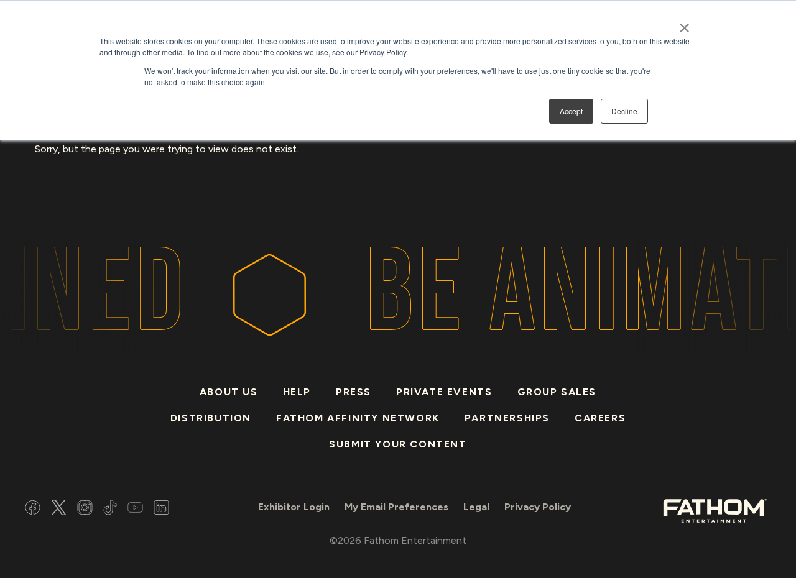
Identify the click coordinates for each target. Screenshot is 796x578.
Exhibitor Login (294, 507)
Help (297, 392)
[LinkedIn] (161, 509)
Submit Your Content (397, 444)
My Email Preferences (396, 507)
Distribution (210, 418)
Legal (476, 507)
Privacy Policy (537, 507)
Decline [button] (624, 111)
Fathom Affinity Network (358, 418)
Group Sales (557, 392)
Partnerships (507, 418)
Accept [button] (571, 111)
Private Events (444, 392)
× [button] (684, 23)
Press (353, 392)
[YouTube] (135, 509)
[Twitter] (59, 509)
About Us (229, 392)
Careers (600, 418)
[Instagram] (85, 509)
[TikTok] (110, 509)
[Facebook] (32, 509)
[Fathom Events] (715, 510)
